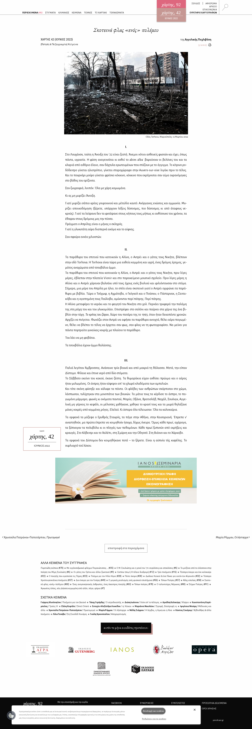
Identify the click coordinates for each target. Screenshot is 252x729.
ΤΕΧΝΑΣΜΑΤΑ (117, 12)
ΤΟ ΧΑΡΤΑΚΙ (101, 12)
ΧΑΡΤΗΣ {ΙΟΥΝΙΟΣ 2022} (57, 39)
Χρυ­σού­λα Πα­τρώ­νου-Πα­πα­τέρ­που (71, 610)
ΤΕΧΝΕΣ (88, 12)
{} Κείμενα (59, 44)
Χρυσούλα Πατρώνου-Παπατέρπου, (31, 537)
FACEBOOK (116, 703)
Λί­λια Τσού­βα (69, 614)
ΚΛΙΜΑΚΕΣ (63, 12)
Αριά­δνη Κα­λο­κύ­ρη (175, 602)
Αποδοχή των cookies (153, 711)
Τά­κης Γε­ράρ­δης (105, 602)
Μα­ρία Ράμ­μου (112, 610)
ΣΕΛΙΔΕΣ (196, 3)
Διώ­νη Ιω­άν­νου (141, 602)
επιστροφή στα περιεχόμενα (126, 548)
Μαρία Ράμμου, (232, 537)
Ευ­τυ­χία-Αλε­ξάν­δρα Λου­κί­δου (111, 606)
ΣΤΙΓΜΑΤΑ (50, 12)
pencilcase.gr (218, 720)
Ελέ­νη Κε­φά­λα (75, 606)
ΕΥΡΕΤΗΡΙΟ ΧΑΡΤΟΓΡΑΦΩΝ (203, 12)
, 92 (33, 703)
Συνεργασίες (147, 703)
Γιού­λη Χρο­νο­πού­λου (108, 614)
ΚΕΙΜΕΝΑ (76, 12)
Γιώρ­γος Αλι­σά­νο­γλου (63, 602)
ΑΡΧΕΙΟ (213, 6)
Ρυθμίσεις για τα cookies (154, 719)
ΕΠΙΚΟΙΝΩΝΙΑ (210, 9)
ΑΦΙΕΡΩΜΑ (211, 3)
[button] (11, 715)
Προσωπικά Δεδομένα (214, 703)
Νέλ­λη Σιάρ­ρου (150, 610)
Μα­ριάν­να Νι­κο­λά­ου (155, 606)
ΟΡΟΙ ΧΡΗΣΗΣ (209, 708)
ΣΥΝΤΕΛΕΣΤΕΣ (178, 703)
